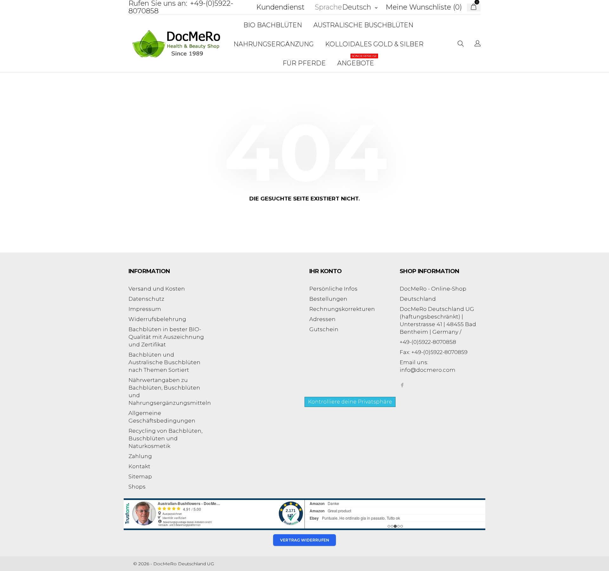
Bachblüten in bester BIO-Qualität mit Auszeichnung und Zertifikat (166, 337)
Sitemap (140, 476)
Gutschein (323, 329)
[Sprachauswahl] (478, 44)
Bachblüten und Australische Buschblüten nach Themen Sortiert (164, 362)
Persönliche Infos (333, 289)
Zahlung (140, 456)
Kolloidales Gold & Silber (374, 44)
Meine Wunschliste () (424, 7)
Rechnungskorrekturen (342, 309)
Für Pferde (304, 63)
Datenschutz (146, 299)
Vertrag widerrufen (304, 540)
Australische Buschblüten (363, 25)
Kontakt (139, 466)
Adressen (322, 319)
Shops (137, 486)
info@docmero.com (427, 370)
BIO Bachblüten (272, 25)
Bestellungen (328, 299)
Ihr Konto (325, 271)
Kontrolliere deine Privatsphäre (350, 402)
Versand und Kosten (156, 289)
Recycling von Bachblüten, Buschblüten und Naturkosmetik (165, 438)
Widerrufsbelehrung (157, 319)
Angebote (357, 60)
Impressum (144, 309)
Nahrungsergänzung (273, 44)
